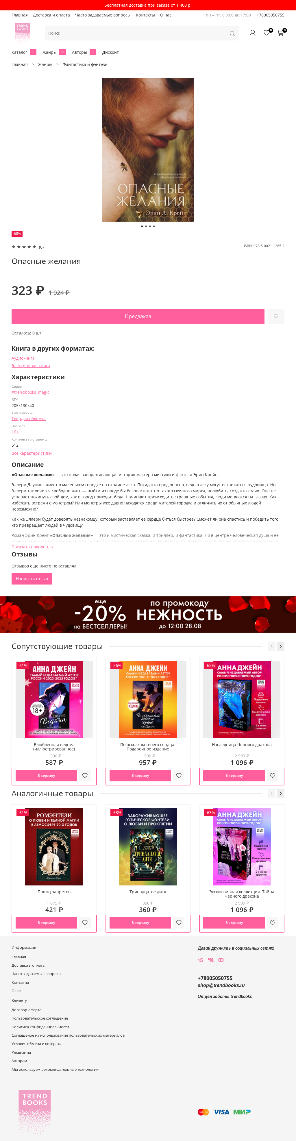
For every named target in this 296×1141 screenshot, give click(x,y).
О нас (165, 15)
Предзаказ (138, 316)
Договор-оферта (26, 1009)
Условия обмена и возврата (36, 1043)
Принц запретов (54, 891)
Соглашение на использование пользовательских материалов (68, 1035)
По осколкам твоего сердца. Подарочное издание (147, 747)
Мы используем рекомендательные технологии (55, 1069)
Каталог (19, 52)
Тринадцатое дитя (148, 891)
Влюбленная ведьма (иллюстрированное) (54, 747)
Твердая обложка (29, 418)
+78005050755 (270, 15)
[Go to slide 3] (150, 226)
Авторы (79, 52)
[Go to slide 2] (146, 226)
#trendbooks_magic (30, 392)
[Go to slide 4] (154, 226)
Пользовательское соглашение (40, 1018)
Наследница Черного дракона (242, 744)
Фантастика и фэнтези (85, 64)
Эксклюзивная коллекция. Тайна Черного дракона (241, 894)
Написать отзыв (32, 578)
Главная (20, 15)
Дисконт (110, 52)
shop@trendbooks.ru (221, 985)
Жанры (49, 52)
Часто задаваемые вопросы (103, 15)
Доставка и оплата (51, 15)
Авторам (19, 1060)
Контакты (145, 15)
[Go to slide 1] (142, 226)
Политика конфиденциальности (40, 1027)
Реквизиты (21, 1052)
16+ (15, 431)
